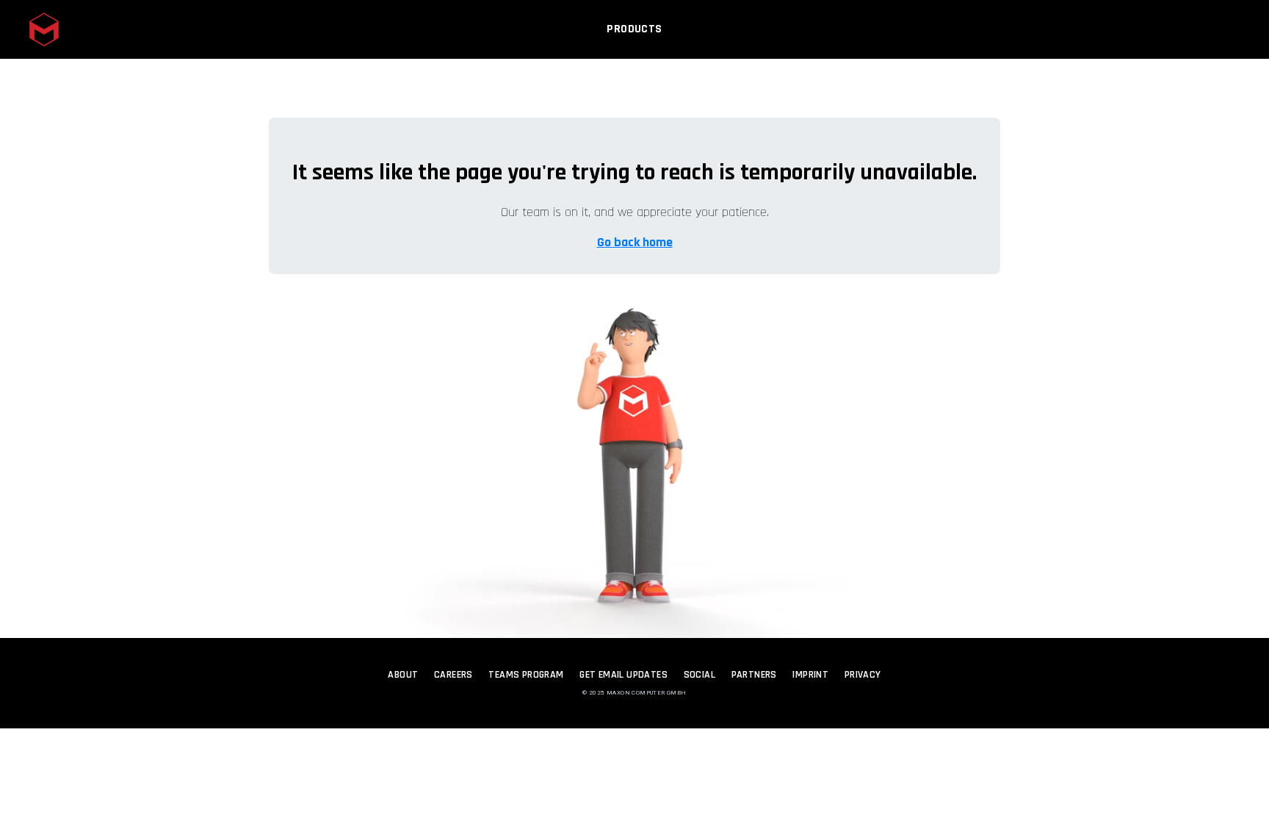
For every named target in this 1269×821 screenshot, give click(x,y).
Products (634, 29)
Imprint (810, 674)
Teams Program (525, 674)
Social (699, 674)
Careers (453, 674)
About (403, 674)
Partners (754, 674)
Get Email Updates (623, 674)
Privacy (863, 674)
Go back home (635, 242)
